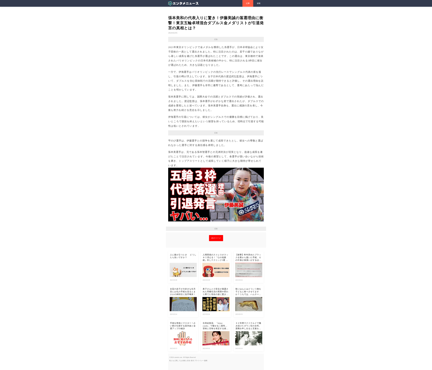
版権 (205, 360)
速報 (258, 3)
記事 (248, 3)
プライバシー (199, 360)
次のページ (216, 238)
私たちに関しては (175, 360)
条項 (192, 360)
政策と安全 (186, 360)
